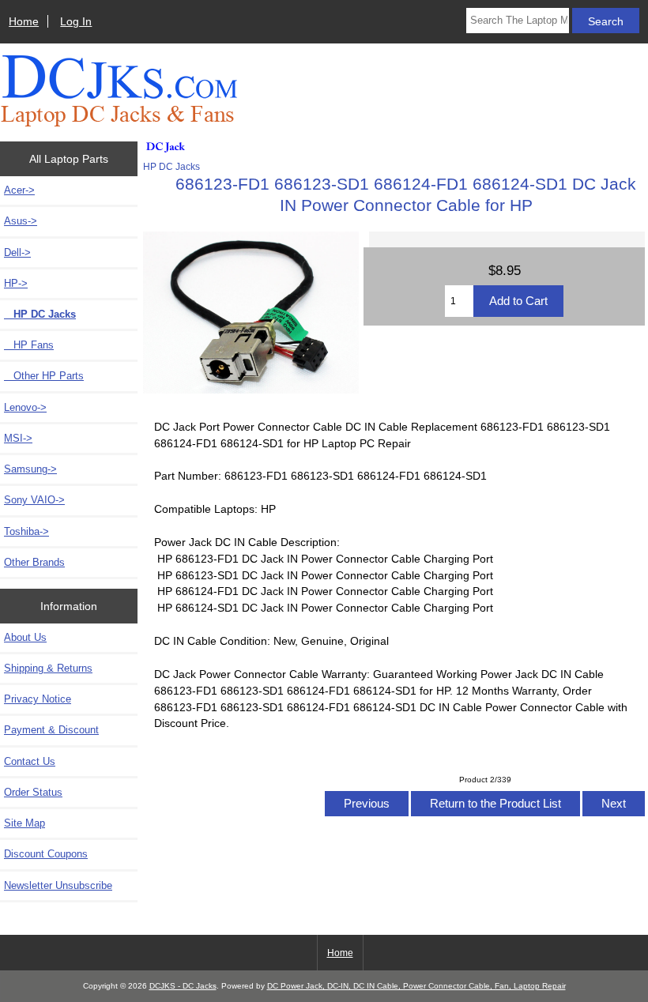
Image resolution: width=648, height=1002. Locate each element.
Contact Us (29, 761)
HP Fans (29, 345)
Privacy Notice (37, 699)
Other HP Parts (44, 376)
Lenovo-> (25, 407)
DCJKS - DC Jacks (183, 985)
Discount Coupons (46, 854)
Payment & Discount (51, 730)
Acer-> (19, 190)
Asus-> (20, 221)
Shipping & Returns (48, 668)
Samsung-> (30, 469)
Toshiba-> (26, 531)
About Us (25, 637)
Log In (76, 21)
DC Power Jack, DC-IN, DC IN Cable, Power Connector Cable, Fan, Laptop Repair (416, 985)
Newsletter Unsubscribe (58, 885)
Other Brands (34, 562)
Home (24, 21)
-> (16, 283)
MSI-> (18, 438)
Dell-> (17, 252)
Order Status (33, 792)
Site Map (24, 823)
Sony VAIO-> (34, 500)
